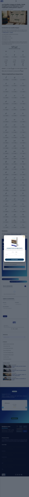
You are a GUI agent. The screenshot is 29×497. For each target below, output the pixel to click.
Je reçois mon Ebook (14, 259)
